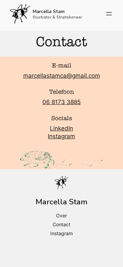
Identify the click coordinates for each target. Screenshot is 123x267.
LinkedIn (61, 128)
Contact (61, 224)
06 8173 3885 (61, 102)
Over (61, 215)
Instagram (61, 136)
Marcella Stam (49, 11)
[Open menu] (109, 14)
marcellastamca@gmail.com (61, 75)
